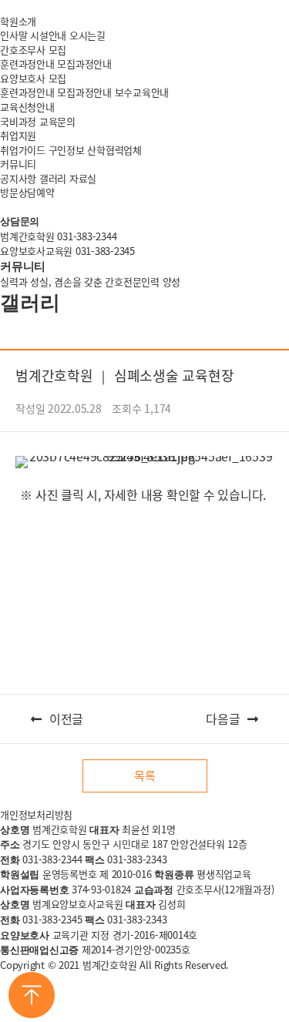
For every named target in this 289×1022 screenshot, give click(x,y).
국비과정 (18, 121)
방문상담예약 (27, 192)
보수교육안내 (142, 92)
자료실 (82, 178)
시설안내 (48, 35)
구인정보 (67, 149)
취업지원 (18, 135)
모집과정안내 (84, 63)
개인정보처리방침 (36, 814)
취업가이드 (22, 149)
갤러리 (52, 178)
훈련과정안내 (27, 63)
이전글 (66, 719)
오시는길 (87, 35)
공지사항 (18, 178)
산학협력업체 (114, 149)
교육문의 (57, 121)
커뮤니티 (18, 163)
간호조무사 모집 (33, 49)
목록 (145, 775)
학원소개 (18, 21)
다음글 (223, 719)
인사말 (13, 35)
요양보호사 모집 (33, 78)
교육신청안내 (27, 106)
